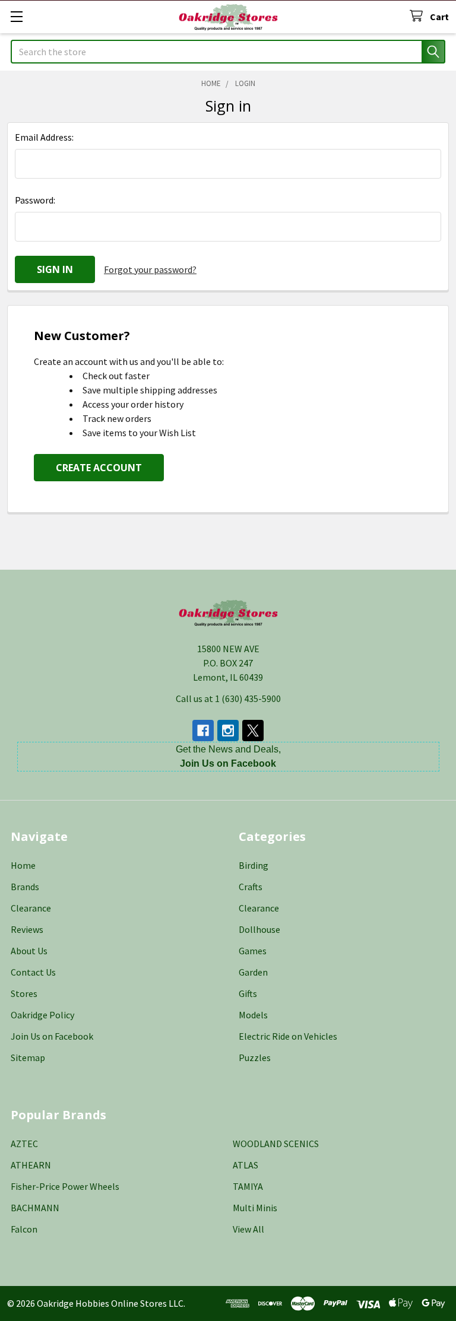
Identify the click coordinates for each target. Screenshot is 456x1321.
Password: (35, 200)
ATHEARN (31, 1165)
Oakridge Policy (42, 1015)
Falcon (24, 1229)
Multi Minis (255, 1208)
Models (253, 1015)
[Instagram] (228, 730)
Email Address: (44, 137)
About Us (29, 951)
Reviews (27, 929)
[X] (253, 730)
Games (253, 951)
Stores (24, 993)
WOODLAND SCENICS (276, 1143)
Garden (253, 972)
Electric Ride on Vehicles (288, 1036)
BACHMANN (35, 1208)
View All (248, 1229)
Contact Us (33, 972)
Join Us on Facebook (52, 1036)
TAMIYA (248, 1186)
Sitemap (28, 1057)
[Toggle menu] (16, 16)
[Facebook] (203, 730)
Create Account (99, 467)
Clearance (31, 908)
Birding (253, 865)
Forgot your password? (150, 269)
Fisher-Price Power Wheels (65, 1186)
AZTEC (24, 1143)
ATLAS (245, 1165)
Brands (25, 887)
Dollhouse (259, 929)
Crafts (250, 887)
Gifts (248, 993)
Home (23, 865)
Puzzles (255, 1057)
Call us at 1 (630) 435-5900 (228, 698)
